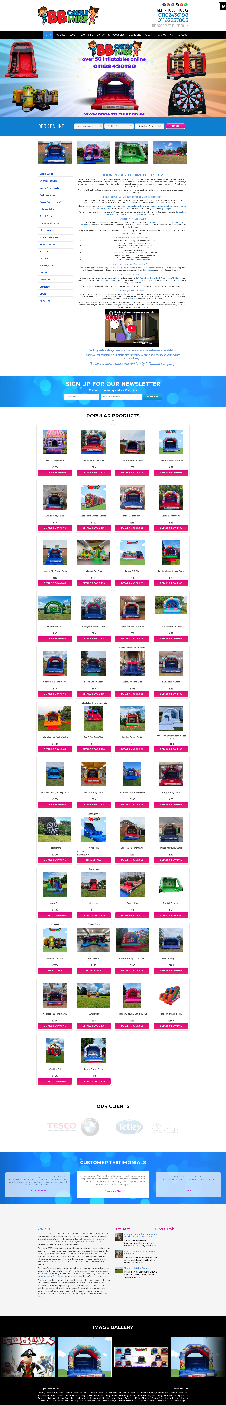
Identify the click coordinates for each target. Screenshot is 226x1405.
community (102, 1273)
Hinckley (119, 267)
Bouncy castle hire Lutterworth (103, 1398)
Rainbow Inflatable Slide (171, 1014)
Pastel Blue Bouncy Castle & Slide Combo (171, 737)
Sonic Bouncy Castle (55, 515)
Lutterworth (150, 267)
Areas (148, 34)
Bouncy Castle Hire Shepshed (70, 1400)
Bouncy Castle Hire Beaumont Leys (106, 1392)
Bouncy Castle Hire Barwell (77, 1392)
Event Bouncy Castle (171, 958)
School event (58, 1276)
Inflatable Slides (47, 209)
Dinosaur (104, 1271)
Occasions (135, 34)
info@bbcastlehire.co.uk (170, 26)
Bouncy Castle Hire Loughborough (72, 1398)
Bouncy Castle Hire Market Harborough (167, 1400)
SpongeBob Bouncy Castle (93, 626)
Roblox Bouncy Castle (93, 681)
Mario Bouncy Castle (132, 515)
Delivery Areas (148, 270)
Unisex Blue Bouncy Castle (55, 681)
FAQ (171, 34)
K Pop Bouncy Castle (171, 792)
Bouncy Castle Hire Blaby (158, 1392)
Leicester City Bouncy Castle (55, 571)
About (73, 34)
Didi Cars (43, 272)
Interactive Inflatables (49, 223)
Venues (43, 294)
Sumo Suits (143, 214)
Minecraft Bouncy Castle (171, 848)
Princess (85, 1271)
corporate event (45, 1276)
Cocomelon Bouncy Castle (132, 626)
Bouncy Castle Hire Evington (142, 1395)
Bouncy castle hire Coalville (91, 1395)
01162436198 (173, 14)
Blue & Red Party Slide (132, 681)
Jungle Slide (55, 903)
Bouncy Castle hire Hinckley (168, 1395)
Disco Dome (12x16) (55, 460)
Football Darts (132, 214)
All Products (45, 301)
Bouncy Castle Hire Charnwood (63, 1395)
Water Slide (94, 848)
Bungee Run (180, 212)
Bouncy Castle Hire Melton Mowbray (134, 1398)
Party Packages (165, 208)
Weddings (177, 222)
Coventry (159, 267)
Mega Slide (94, 903)
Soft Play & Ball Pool (48, 265)
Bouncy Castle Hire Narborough (166, 1398)
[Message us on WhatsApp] (186, 4)
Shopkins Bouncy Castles (132, 460)
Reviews (161, 34)
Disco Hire (44, 258)
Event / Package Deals (49, 188)
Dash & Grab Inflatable (55, 958)
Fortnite (44, 1273)
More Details (93, 860)
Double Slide (93, 958)
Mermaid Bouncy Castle (171, 626)
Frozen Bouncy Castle (93, 1069)
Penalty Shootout (47, 244)
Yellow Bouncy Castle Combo (55, 737)
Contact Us (133, 299)
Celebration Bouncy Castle (55, 1014)
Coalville (126, 267)
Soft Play (139, 278)
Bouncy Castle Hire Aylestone (52, 1392)
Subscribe (152, 396)
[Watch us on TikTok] (177, 4)
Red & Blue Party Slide (93, 737)
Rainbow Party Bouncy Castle (171, 571)
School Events (167, 222)
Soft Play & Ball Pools (101, 208)
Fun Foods (44, 251)
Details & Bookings (55, 472)
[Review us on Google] (168, 4)
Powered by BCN (180, 1388)
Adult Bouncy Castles (49, 195)
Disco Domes (45, 230)
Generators (45, 287)
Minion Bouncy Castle (93, 792)
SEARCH (176, 126)
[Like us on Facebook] (164, 4)
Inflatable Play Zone (93, 571)
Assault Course (46, 216)
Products (60, 34)
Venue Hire (104, 34)
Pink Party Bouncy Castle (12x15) (132, 1014)
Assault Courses (151, 206)
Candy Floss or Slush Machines (167, 278)
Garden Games (46, 280)
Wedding (90, 1273)
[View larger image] (28, 1357)
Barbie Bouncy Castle (171, 515)
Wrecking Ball (121, 214)
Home (48, 34)
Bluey (66, 1271)
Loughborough (109, 267)
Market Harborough (137, 267)
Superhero (94, 1271)
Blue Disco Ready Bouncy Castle (55, 792)
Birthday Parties (155, 222)
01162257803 (173, 20)
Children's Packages (48, 181)
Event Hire (87, 34)
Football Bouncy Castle (49, 237)
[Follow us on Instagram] (172, 4)
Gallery (137, 1400)
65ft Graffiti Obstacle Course (93, 515)
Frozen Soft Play (132, 571)
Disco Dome (150, 278)
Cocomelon (75, 1271)
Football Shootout (171, 903)
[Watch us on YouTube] (181, 4)
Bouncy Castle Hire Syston (95, 1400)
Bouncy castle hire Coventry (116, 1395)
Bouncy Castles (46, 174)
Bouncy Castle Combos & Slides (131, 206)
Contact (182, 34)
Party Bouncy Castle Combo (132, 792)
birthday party (79, 1273)
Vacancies (118, 34)
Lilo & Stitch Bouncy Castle (171, 460)
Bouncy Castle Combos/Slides (52, 202)
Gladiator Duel (109, 214)
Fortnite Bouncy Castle (94, 460)
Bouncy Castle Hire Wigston (120, 1400)
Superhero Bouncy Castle (132, 848)
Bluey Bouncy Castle (171, 681)
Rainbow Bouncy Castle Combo (132, 958)
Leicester (99, 267)
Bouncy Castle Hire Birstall (134, 1392)
